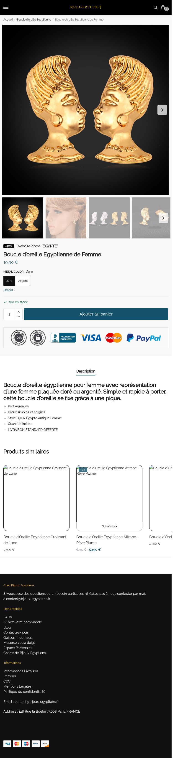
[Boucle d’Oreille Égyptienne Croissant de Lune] (36, 498)
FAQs (7, 617)
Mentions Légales (17, 686)
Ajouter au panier (96, 314)
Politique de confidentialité (24, 692)
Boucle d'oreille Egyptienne (34, 19)
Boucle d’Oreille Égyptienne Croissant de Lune (34, 540)
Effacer (8, 290)
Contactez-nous (15, 632)
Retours (9, 676)
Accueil (8, 19)
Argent (23, 280)
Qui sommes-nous (17, 638)
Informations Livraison (20, 671)
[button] (162, 110)
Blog (7, 627)
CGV (6, 681)
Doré (9, 280)
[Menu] (10, 7)
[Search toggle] (155, 7)
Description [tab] (85, 371)
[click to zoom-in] (87, 110)
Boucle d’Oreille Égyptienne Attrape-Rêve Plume (107, 540)
